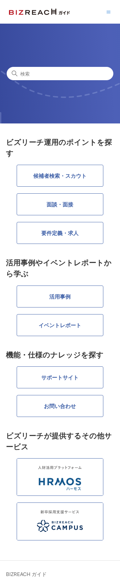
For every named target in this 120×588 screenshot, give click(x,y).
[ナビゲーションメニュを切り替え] (108, 11)
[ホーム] (39, 12)
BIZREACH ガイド (26, 574)
